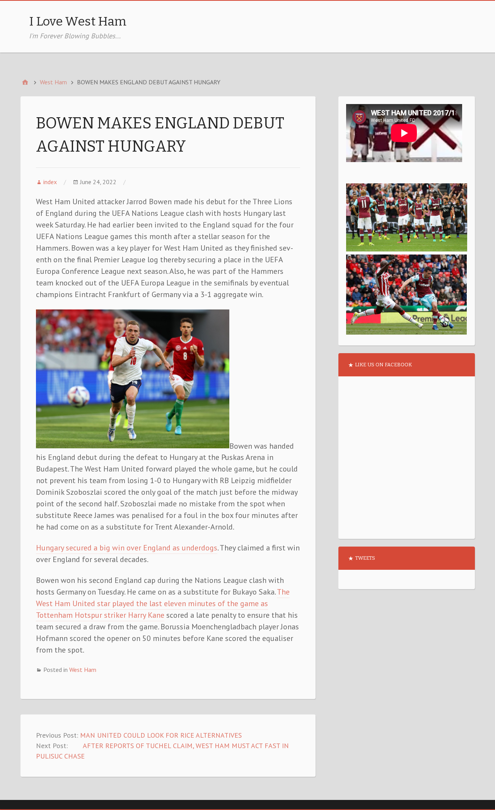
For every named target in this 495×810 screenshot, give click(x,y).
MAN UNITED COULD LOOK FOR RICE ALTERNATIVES (161, 735)
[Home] (25, 82)
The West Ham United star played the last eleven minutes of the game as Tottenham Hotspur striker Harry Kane (163, 603)
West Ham (82, 669)
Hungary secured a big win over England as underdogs (126, 548)
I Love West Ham (77, 21)
